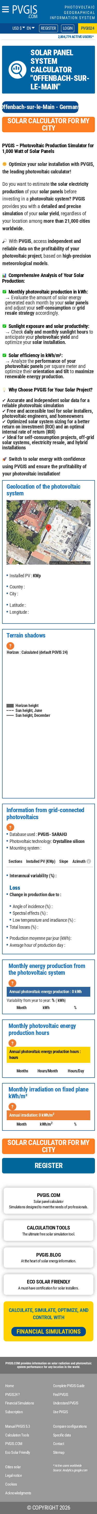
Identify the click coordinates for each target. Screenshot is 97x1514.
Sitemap (58, 1452)
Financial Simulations (49, 1331)
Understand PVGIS (65, 1403)
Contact (58, 1443)
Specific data (62, 1435)
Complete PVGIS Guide (69, 1386)
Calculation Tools (17, 1435)
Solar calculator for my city (48, 124)
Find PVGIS (60, 1394)
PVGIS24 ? (12, 1394)
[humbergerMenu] (5, 9)
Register (48, 28)
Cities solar (13, 1467)
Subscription (14, 1412)
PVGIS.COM (13, 1443)
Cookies (11, 1484)
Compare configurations (70, 1426)
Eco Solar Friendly (17, 1452)
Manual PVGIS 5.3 (17, 1426)
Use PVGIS (60, 1412)
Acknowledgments (18, 1493)
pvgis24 (87, 28)
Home (9, 1386)
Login (68, 28)
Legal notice (13, 1475)
